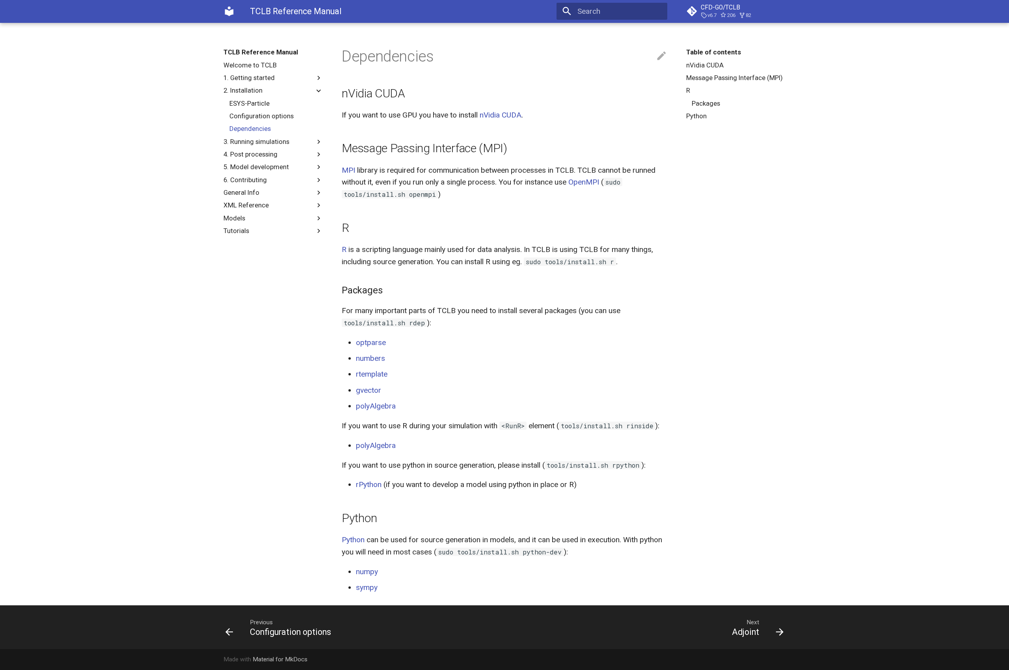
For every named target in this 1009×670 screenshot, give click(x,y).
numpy (367, 571)
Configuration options (261, 116)
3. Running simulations (256, 142)
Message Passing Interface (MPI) (734, 78)
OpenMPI (583, 182)
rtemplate (371, 374)
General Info (241, 192)
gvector (368, 390)
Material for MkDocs (280, 659)
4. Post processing (250, 154)
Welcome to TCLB (250, 65)
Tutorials (236, 231)
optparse (371, 342)
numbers (370, 358)
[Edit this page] (661, 56)
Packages (706, 103)
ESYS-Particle (249, 103)
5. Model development (256, 167)
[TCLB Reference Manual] (229, 11)
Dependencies (250, 129)
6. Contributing (245, 180)
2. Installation (242, 90)
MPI (348, 170)
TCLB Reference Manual (260, 52)
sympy (367, 587)
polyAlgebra (376, 406)
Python (696, 116)
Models (234, 218)
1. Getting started (249, 78)
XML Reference (246, 205)
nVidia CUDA (705, 65)
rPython (369, 484)
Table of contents (713, 52)
